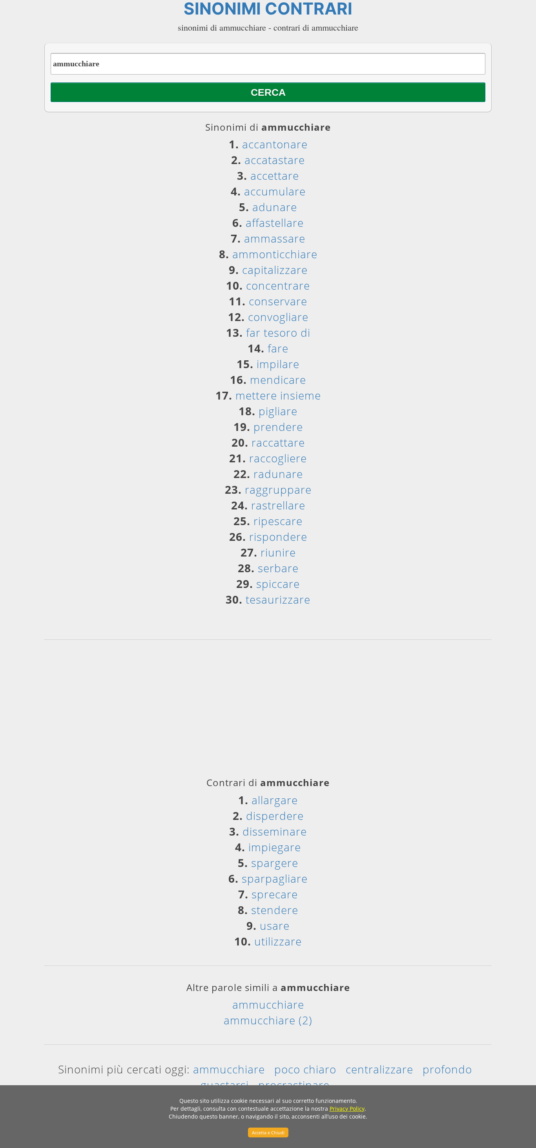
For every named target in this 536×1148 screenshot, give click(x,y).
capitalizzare (275, 269)
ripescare (278, 520)
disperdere (275, 815)
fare (278, 348)
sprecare (275, 894)
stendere (274, 909)
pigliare (278, 410)
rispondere (278, 536)
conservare (278, 301)
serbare (278, 567)
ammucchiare (268, 1004)
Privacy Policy (347, 1108)
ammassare (274, 238)
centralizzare (379, 1069)
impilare (278, 363)
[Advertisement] (268, 711)
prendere (278, 426)
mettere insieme (278, 395)
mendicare (278, 379)
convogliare (278, 316)
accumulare (275, 191)
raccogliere (278, 458)
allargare (275, 799)
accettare (274, 175)
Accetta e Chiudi (268, 1132)
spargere (274, 862)
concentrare (278, 285)
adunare (274, 206)
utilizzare (278, 941)
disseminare (274, 831)
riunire (278, 552)
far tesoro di (278, 332)
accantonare (275, 144)
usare (275, 925)
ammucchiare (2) (268, 1020)
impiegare (274, 847)
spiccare (278, 583)
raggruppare (278, 489)
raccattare (278, 442)
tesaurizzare (278, 599)
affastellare (275, 222)
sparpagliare (275, 878)
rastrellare (278, 505)
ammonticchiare (274, 253)
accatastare (274, 159)
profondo (447, 1069)
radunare (278, 473)
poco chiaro (305, 1069)
